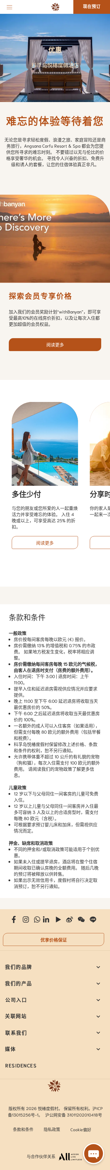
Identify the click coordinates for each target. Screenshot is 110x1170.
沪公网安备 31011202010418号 (73, 1114)
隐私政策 (52, 1129)
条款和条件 (23, 1129)
